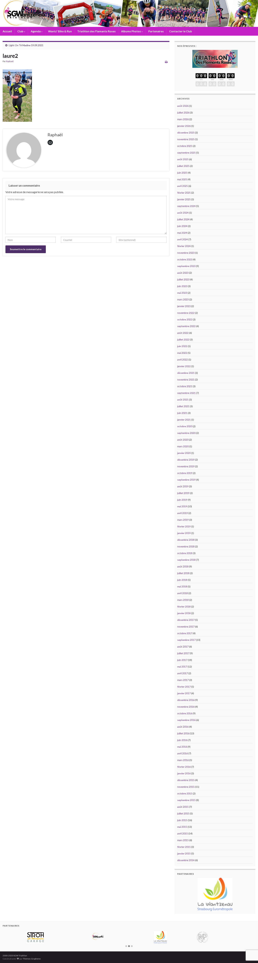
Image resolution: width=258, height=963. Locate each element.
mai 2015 (182, 826)
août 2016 (182, 726)
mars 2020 (183, 446)
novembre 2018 (185, 546)
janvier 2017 (184, 693)
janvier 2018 (184, 613)
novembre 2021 (185, 379)
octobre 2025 (184, 145)
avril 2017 (182, 673)
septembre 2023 (186, 266)
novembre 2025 (185, 139)
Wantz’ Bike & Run (60, 31)
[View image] (17, 94)
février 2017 (184, 686)
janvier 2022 (184, 366)
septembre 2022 (186, 326)
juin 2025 (182, 172)
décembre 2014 (185, 860)
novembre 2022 (185, 312)
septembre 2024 (186, 205)
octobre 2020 (184, 426)
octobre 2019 (184, 472)
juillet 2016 (183, 733)
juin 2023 (182, 286)
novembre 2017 (185, 626)
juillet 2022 (183, 339)
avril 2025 (182, 185)
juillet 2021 (183, 406)
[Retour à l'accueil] (129, 13)
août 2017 (182, 646)
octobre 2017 (184, 633)
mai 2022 (182, 352)
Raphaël (10, 61)
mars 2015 (183, 840)
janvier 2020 (184, 452)
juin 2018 (182, 579)
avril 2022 (182, 359)
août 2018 (182, 566)
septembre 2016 (186, 719)
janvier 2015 (184, 853)
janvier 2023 (184, 306)
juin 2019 (182, 499)
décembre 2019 (185, 459)
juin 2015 (182, 820)
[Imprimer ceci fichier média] (166, 61)
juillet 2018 (183, 573)
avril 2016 (182, 753)
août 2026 (182, 105)
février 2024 (184, 246)
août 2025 (182, 159)
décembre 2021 (185, 372)
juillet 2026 (183, 112)
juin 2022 (182, 346)
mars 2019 (183, 519)
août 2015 (182, 806)
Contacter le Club (180, 31)
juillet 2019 (183, 493)
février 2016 (184, 766)
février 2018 (184, 606)
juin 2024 (182, 226)
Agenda (36, 31)
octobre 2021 (184, 386)
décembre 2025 (185, 132)
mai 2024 (182, 232)
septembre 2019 (186, 479)
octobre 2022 (184, 319)
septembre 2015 (186, 800)
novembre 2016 (185, 706)
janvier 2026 (184, 125)
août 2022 (182, 332)
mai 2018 (182, 586)
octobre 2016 (184, 713)
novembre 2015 (185, 786)
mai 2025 (182, 179)
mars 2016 (183, 760)
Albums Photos (131, 31)
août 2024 (182, 212)
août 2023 (182, 272)
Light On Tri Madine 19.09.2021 (26, 45)
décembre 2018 (185, 539)
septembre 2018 (186, 559)
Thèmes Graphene (32, 948)
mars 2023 (183, 299)
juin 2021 (182, 412)
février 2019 (184, 526)
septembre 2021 (186, 392)
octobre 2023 (184, 259)
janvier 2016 (184, 773)
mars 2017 (183, 679)
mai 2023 (182, 292)
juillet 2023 (183, 279)
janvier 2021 (184, 419)
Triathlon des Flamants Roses (96, 31)
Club (20, 31)
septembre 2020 (186, 432)
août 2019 (182, 486)
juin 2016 (182, 739)
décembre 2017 (185, 619)
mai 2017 (182, 666)
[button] (126, 936)
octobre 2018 (184, 553)
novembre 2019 (185, 466)
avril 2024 (182, 239)
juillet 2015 (183, 813)
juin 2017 (182, 659)
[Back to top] (250, 942)
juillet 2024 (183, 219)
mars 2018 (183, 599)
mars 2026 (183, 119)
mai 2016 (182, 746)
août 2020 (182, 439)
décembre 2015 (185, 780)
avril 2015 (182, 833)
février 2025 (184, 192)
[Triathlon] (215, 58)
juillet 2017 (183, 653)
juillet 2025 (183, 165)
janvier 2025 (184, 199)
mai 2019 (182, 506)
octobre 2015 (184, 793)
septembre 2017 (186, 639)
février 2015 (184, 846)
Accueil (7, 31)
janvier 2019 (184, 533)
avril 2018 (182, 593)
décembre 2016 (185, 699)
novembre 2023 (185, 252)
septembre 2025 (186, 152)
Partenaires (156, 31)
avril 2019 (182, 513)
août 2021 (182, 399)
